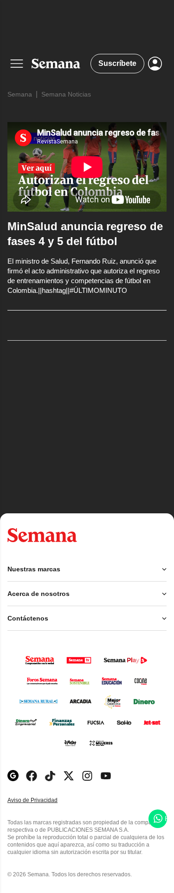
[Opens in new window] (31, 776)
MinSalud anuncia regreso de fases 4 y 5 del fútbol (85, 233)
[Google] (13, 776)
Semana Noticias (66, 94)
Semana (19, 94)
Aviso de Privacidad (42, 800)
